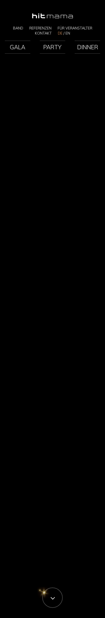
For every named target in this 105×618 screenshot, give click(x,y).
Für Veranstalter (75, 28)
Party (52, 47)
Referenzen (40, 28)
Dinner (87, 47)
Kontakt (43, 33)
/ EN (64, 33)
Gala (17, 47)
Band (18, 28)
